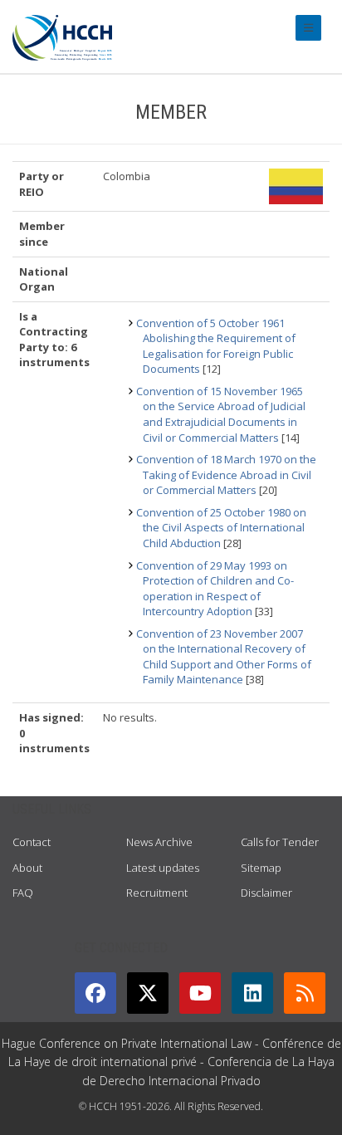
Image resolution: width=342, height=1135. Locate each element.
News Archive (159, 841)
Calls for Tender (280, 841)
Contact (31, 841)
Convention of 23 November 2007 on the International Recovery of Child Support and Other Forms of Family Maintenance (223, 656)
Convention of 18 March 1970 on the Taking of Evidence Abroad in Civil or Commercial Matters (226, 474)
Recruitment (157, 892)
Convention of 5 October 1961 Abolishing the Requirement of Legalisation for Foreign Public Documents (216, 346)
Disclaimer (266, 892)
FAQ (22, 892)
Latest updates (162, 867)
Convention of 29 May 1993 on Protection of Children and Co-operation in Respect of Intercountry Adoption (215, 588)
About (27, 867)
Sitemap (261, 867)
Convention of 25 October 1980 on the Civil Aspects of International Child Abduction (221, 527)
